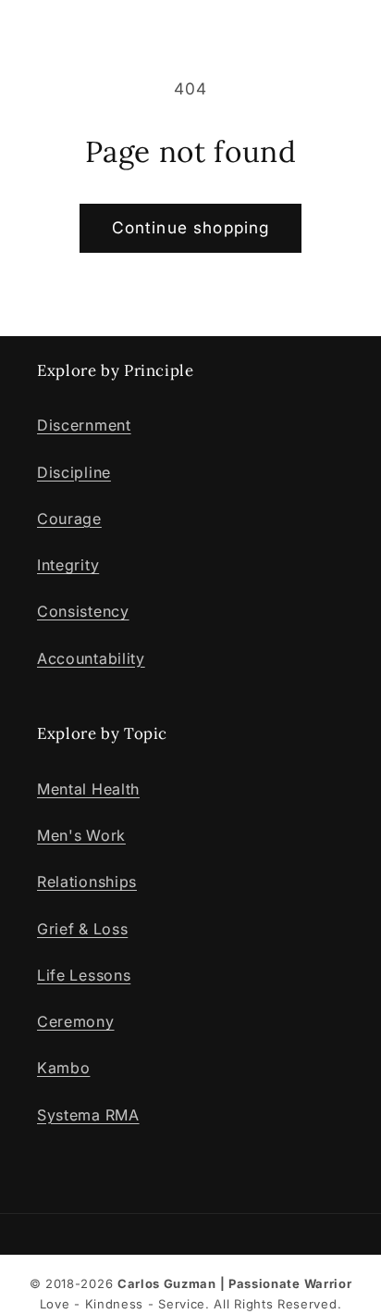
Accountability (91, 658)
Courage (69, 518)
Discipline (74, 472)
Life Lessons (83, 975)
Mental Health (88, 789)
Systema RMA (88, 1115)
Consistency (83, 611)
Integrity (68, 565)
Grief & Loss (82, 929)
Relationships (87, 881)
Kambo (63, 1067)
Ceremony (76, 1021)
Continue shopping (191, 227)
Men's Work (81, 835)
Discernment (84, 425)
